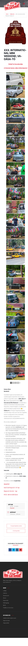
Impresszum (6, 620)
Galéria (5, 593)
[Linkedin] (17, 549)
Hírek (4, 598)
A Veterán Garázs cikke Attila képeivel (15, 68)
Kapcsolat (5, 600)
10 (18, 382)
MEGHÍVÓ (6, 484)
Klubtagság (6, 603)
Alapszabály (6, 623)
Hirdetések (6, 595)
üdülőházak (19, 427)
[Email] (20, 549)
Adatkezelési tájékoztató (9, 618)
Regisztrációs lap (10, 491)
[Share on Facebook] (10, 549)
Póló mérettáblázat (11, 494)
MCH (4, 605)
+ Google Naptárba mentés (16, 525)
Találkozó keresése (8, 607)
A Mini (4, 590)
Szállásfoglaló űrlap (11, 487)
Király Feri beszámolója (16, 64)
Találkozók (12, 14)
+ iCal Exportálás (16, 530)
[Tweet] (13, 549)
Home (7, 14)
